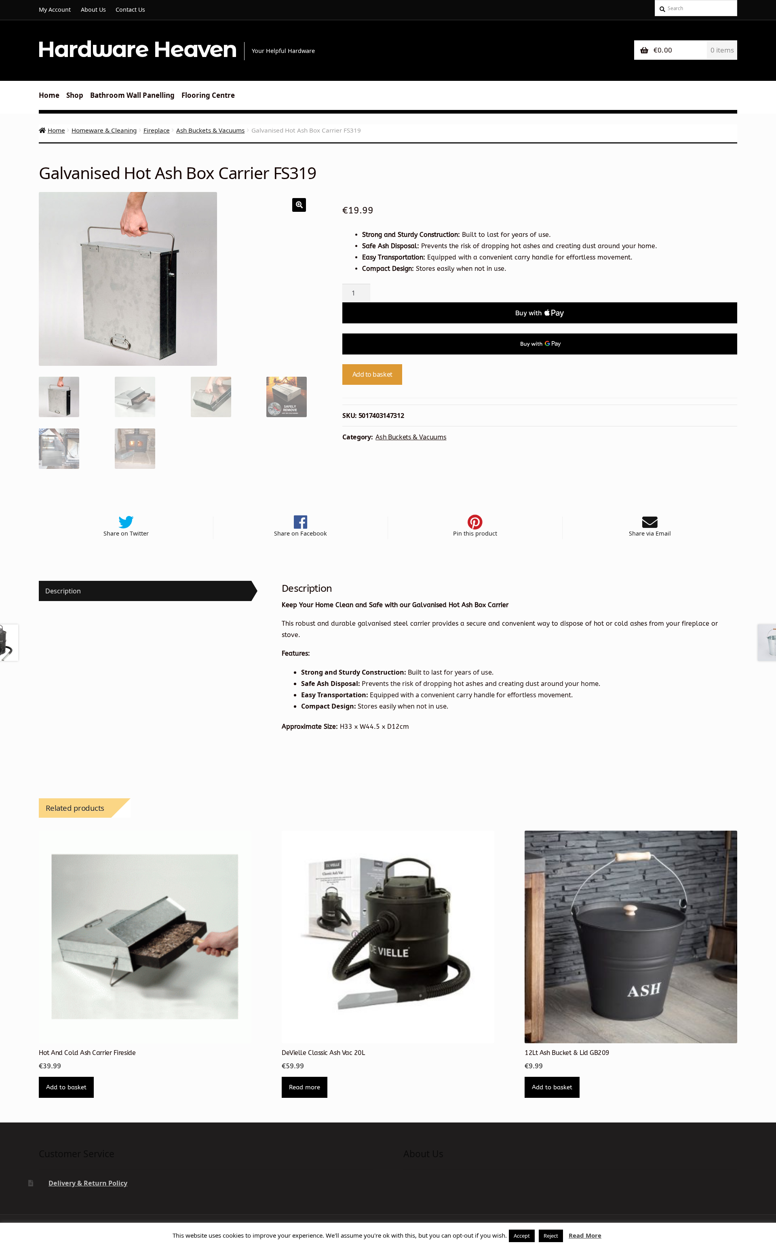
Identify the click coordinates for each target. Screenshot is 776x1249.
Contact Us (130, 9)
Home (49, 95)
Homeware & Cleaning (104, 130)
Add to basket (372, 374)
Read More (585, 1235)
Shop (74, 95)
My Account (55, 9)
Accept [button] (522, 1235)
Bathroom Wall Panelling (132, 95)
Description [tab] (63, 591)
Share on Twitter (126, 533)
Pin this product (475, 533)
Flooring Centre (208, 95)
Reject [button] (551, 1235)
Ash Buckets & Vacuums (210, 130)
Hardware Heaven (137, 49)
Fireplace (156, 130)
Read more (304, 1087)
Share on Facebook (300, 533)
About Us (93, 9)
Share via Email (650, 533)
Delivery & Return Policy (87, 1183)
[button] (299, 205)
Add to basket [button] (66, 1087)
